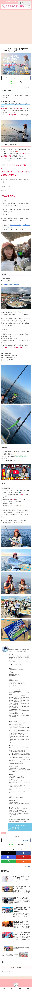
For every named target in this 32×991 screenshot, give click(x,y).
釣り (4, 833)
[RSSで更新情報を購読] (23, 861)
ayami (10, 646)
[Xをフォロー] (9, 828)
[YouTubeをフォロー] (18, 828)
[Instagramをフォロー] (15, 828)
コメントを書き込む (16, 967)
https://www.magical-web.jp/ (11, 284)
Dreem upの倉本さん (15, 225)
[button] (21, 82)
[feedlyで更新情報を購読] (8, 861)
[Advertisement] (16, 27)
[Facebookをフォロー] (12, 828)
